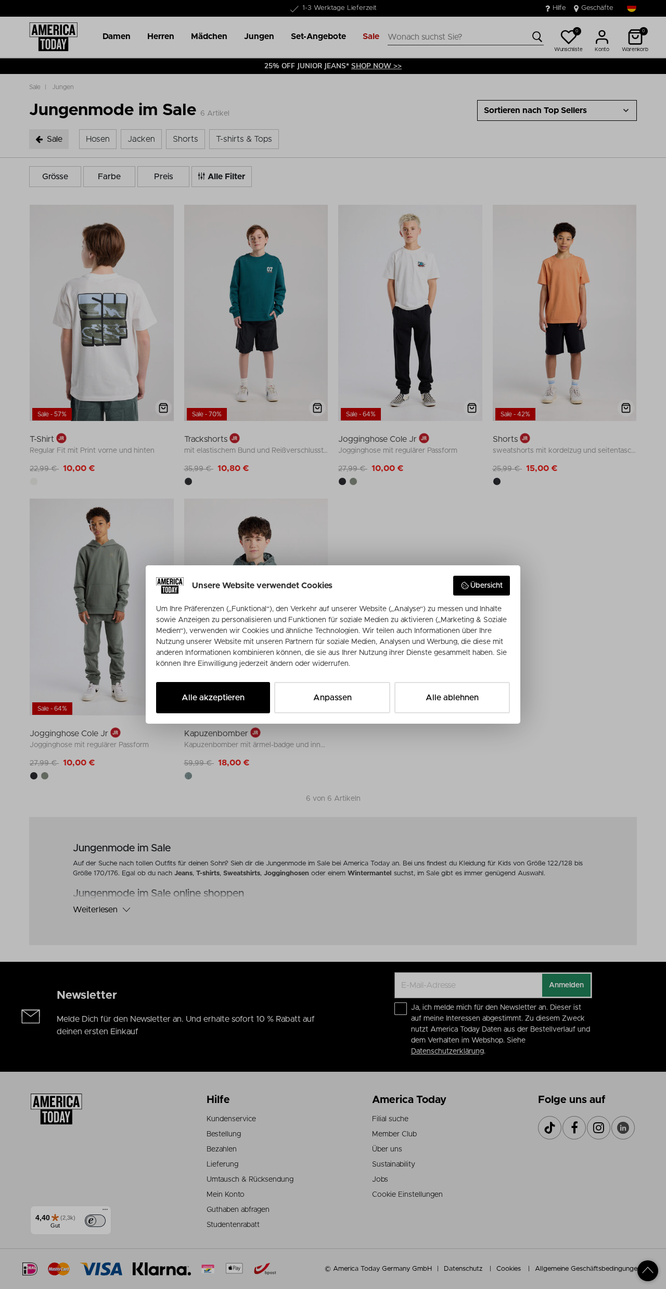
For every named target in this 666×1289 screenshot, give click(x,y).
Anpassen (332, 697)
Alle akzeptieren (213, 697)
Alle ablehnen (452, 697)
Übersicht (486, 585)
